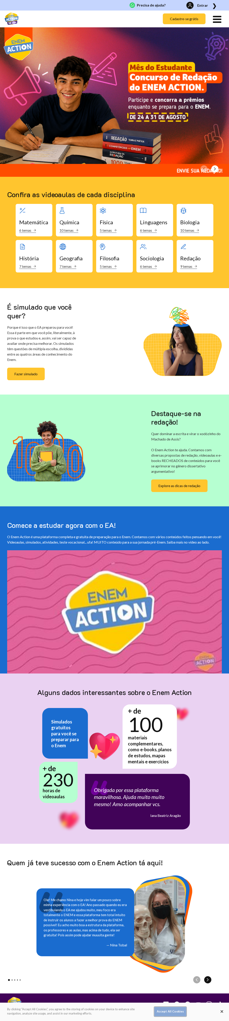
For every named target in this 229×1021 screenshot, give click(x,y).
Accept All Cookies (170, 1011)
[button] (215, 171)
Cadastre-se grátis (184, 19)
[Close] (222, 1011)
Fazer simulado (26, 374)
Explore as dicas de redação (179, 486)
